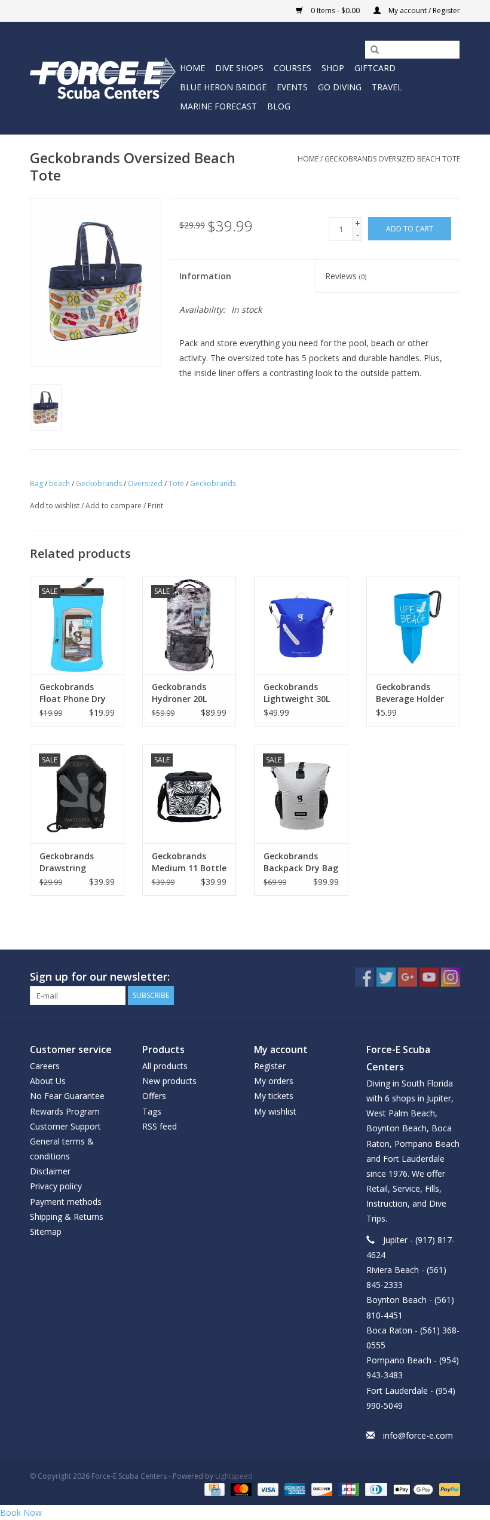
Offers (154, 1095)
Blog (278, 106)
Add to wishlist (54, 505)
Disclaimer (50, 1171)
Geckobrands (99, 483)
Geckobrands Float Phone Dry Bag (72, 693)
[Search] (370, 50)
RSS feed (159, 1126)
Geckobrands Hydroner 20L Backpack (179, 693)
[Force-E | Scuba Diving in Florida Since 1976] (103, 78)
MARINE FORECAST (218, 106)
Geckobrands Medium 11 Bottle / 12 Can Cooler (189, 862)
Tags (151, 1111)
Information (205, 276)
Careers (45, 1066)
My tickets (273, 1095)
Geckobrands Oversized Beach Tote (392, 159)
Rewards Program (65, 1111)
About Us (48, 1080)
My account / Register (423, 10)
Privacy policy (56, 1186)
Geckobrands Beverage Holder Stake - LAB (410, 693)
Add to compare (114, 505)
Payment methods (66, 1201)
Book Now (21, 1512)
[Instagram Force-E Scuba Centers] (450, 977)
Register (270, 1066)
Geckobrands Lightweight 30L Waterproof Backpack (297, 693)
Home (192, 68)
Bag (36, 483)
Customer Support (65, 1126)
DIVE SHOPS (239, 68)
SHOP (332, 68)
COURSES (292, 68)
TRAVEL (387, 87)
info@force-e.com (418, 1435)
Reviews (345, 276)
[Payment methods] (213, 1489)
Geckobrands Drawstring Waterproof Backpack (66, 862)
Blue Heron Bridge (223, 87)
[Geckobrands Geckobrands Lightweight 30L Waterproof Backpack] (301, 625)
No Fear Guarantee (67, 1095)
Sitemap (46, 1231)
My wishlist (275, 1111)
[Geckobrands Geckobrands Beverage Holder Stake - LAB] (413, 625)
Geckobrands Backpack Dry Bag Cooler (301, 862)
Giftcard (375, 68)
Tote (176, 483)
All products (165, 1066)
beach (59, 483)
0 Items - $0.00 (335, 10)
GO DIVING (340, 87)
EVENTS (292, 87)
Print (155, 505)
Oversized (145, 483)
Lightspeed (234, 1476)
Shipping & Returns (66, 1216)
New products (169, 1080)
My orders (273, 1080)
